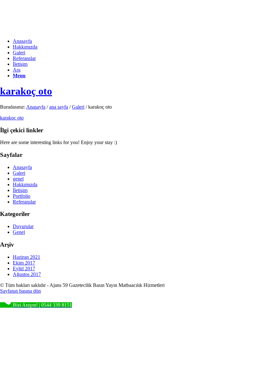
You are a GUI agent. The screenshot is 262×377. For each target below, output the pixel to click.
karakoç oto (26, 91)
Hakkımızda (25, 184)
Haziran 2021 (26, 257)
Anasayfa (35, 107)
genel (18, 178)
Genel (19, 232)
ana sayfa (58, 107)
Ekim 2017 (24, 262)
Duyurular (23, 226)
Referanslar (24, 201)
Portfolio (21, 196)
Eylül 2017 (24, 268)
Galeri (78, 107)
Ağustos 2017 (27, 274)
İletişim (20, 190)
